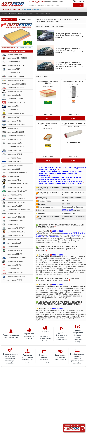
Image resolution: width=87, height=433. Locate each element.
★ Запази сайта (25, 19)
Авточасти (4, 13)
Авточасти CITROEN (16, 88)
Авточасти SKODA (15, 250)
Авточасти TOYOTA (15, 272)
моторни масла (42, 237)
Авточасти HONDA (15, 143)
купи (48, 118)
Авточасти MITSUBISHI (17, 217)
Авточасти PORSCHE (16, 232)
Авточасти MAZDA (15, 206)
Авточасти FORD (14, 121)
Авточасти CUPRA (15, 91)
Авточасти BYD (14, 73)
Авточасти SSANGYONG (17, 258)
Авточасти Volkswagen (16, 276)
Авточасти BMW (14, 69)
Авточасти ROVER (15, 239)
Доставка (42, 13)
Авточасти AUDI (14, 62)
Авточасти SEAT (14, 247)
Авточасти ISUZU (14, 158)
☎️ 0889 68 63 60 (26, 9)
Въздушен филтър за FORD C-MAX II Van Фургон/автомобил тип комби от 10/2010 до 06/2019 (68, 65)
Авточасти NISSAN (15, 221)
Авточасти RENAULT (16, 235)
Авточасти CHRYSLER (17, 84)
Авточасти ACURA (15, 54)
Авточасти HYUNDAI (16, 150)
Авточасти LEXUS (15, 195)
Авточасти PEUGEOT (16, 228)
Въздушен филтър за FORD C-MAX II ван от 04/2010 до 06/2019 (68, 50)
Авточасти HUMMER (16, 147)
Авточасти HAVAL (15, 139)
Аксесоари (30, 13)
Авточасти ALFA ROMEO (17, 58)
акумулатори (55, 237)
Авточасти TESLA (15, 269)
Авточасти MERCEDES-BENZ (19, 210)
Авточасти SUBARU (15, 261)
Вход (84, 9)
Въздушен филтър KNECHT (73, 81)
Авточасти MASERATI (16, 198)
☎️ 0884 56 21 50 (36, 9)
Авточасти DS (13, 110)
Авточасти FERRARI (16, 113)
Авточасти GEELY (15, 128)
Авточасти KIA (13, 176)
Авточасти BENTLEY (16, 65)
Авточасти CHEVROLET (17, 80)
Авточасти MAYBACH (16, 202)
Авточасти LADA (14, 180)
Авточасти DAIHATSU (16, 102)
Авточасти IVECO (14, 162)
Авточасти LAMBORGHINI (18, 184)
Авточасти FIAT (14, 117)
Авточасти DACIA (14, 95)
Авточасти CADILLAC (16, 76)
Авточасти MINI (14, 213)
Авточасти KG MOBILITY (17, 173)
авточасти (75, 235)
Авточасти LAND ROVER (17, 191)
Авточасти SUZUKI (15, 265)
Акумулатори (12, 13)
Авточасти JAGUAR (15, 165)
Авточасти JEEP (14, 169)
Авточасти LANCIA (15, 187)
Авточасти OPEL (14, 224)
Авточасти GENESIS (16, 132)
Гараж (68, 9)
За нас (48, 13)
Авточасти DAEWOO (16, 99)
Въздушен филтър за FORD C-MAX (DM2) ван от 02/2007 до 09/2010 (68, 35)
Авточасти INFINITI (15, 154)
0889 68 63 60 (67, 210)
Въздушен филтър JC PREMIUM (73, 123)
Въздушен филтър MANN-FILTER (48, 82)
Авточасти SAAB (14, 243)
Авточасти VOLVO (15, 280)
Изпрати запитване (8, 19)
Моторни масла (22, 13)
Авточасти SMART (15, 254)
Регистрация (77, 9)
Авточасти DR (13, 106)
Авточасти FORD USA (16, 125)
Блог (36, 13)
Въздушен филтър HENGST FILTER (48, 124)
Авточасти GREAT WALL (17, 136)
